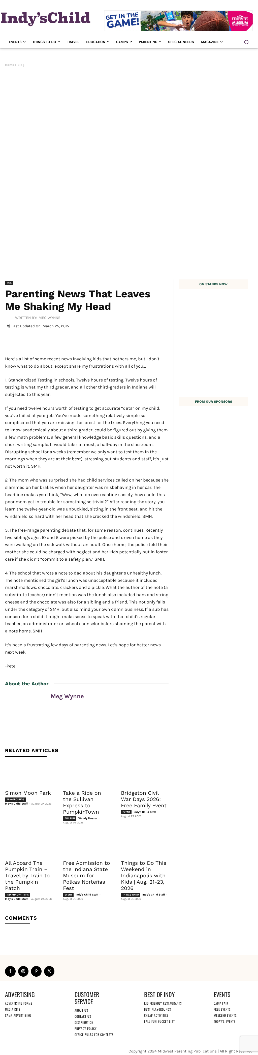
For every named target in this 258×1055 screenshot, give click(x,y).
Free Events (222, 1009)
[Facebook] (10, 971)
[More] (129, 338)
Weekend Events (225, 1015)
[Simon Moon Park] (29, 774)
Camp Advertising (18, 1015)
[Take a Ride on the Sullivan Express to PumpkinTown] (87, 774)
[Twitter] (49, 971)
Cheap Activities (156, 1015)
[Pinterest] (36, 971)
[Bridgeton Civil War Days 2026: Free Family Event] (145, 774)
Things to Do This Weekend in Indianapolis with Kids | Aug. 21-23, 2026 (143, 875)
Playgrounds (15, 799)
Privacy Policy (86, 1028)
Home (9, 65)
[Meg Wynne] (10, 318)
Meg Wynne (49, 318)
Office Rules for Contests (94, 1034)
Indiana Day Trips (18, 894)
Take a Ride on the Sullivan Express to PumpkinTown (82, 802)
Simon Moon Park (28, 793)
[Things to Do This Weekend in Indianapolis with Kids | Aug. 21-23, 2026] (145, 844)
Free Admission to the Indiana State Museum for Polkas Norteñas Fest (86, 875)
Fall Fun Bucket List (159, 1021)
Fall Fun (69, 818)
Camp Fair (221, 1003)
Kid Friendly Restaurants (163, 1003)
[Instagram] (23, 971)
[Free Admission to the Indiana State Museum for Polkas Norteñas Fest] (87, 844)
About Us (81, 1010)
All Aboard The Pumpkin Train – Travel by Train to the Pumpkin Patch (27, 875)
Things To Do (130, 894)
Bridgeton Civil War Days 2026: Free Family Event (144, 799)
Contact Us (83, 1016)
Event (126, 812)
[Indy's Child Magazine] (45, 18)
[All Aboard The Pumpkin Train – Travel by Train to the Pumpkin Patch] (29, 844)
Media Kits (12, 1009)
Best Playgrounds (157, 1009)
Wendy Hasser (87, 818)
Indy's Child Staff (16, 803)
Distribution (84, 1022)
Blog (21, 65)
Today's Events (225, 1021)
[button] (246, 42)
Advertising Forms (19, 1003)
